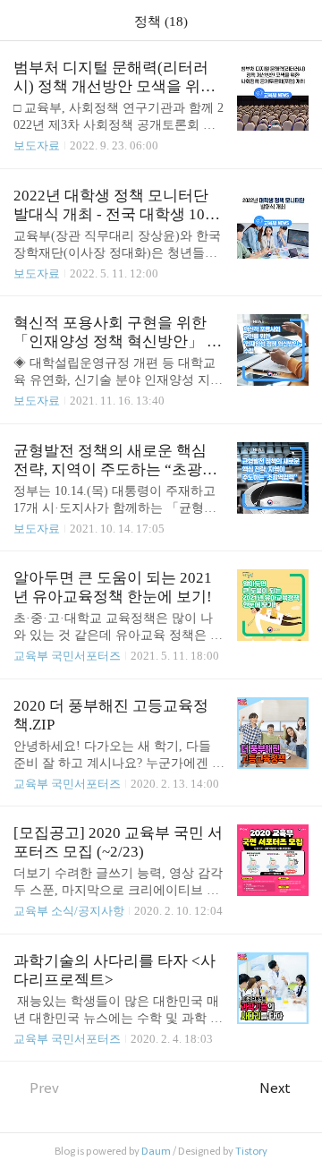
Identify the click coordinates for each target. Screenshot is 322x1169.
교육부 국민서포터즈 (67, 655)
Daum (156, 1151)
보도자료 (36, 145)
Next (275, 1087)
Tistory (251, 1151)
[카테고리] (22, 20)
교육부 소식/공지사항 (68, 910)
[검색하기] (299, 20)
